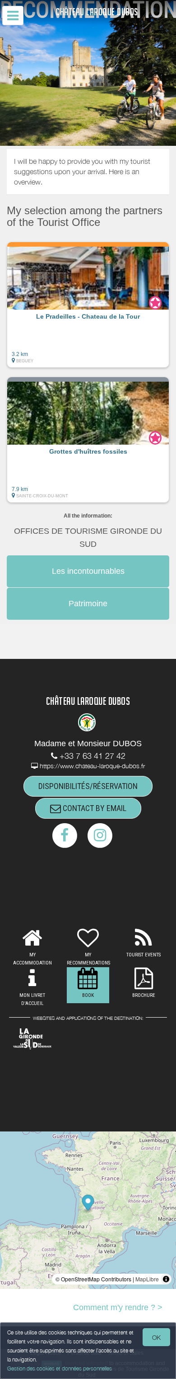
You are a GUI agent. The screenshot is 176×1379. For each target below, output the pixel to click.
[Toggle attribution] (166, 1279)
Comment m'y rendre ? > (117, 1307)
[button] (88, 305)
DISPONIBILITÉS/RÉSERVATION (88, 786)
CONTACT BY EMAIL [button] (93, 808)
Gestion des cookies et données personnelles (59, 1368)
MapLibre (147, 1279)
